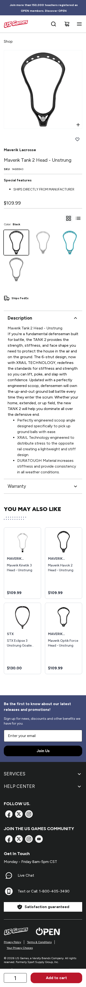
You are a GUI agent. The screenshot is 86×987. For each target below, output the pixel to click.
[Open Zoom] (78, 125)
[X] (19, 814)
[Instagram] (29, 814)
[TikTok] (39, 839)
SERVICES (14, 774)
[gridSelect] (68, 218)
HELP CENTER (19, 786)
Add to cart (56, 977)
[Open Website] (48, 931)
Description (20, 318)
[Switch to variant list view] (78, 218)
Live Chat (26, 875)
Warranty (17, 486)
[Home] (16, 24)
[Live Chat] (9, 875)
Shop (8, 41)
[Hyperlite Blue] (69, 242)
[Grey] (16, 269)
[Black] (16, 242)
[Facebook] (9, 814)
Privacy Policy (12, 942)
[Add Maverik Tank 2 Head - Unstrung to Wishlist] (77, 139)
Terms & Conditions (39, 942)
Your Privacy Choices (20, 948)
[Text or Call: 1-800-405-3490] (9, 891)
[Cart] (67, 24)
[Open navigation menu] (78, 24)
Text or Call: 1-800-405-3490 (44, 891)
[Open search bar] (53, 24)
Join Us (43, 751)
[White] (43, 242)
